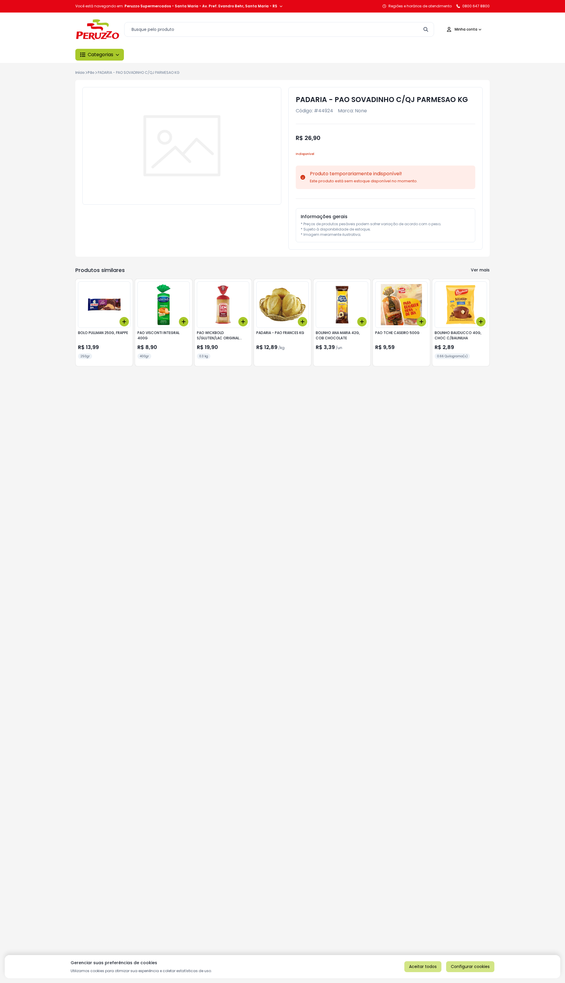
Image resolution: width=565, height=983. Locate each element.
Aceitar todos (423, 966)
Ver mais (480, 270)
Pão (91, 72)
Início (80, 72)
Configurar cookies (470, 966)
